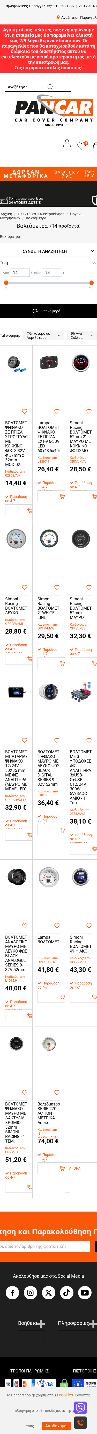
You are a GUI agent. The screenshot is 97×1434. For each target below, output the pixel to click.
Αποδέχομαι (56, 1425)
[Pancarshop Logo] (54, 110)
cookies (66, 1395)
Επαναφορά (50, 311)
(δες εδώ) (89, 174)
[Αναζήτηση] (50, 86)
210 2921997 (64, 6)
